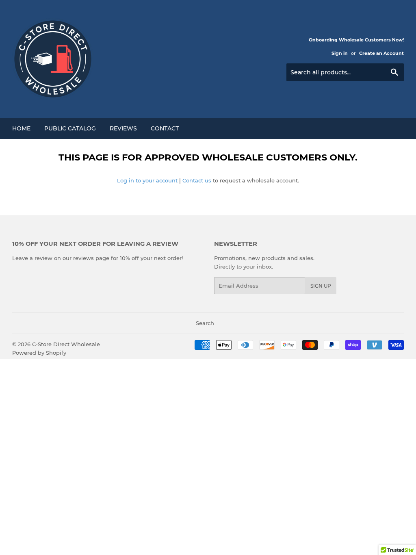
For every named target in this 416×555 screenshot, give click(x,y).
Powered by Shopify (39, 352)
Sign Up (320, 286)
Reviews (123, 128)
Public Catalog (70, 128)
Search (205, 323)
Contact (165, 128)
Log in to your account (147, 180)
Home (21, 128)
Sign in (340, 53)
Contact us (196, 180)
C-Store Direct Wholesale (66, 344)
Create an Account (381, 53)
